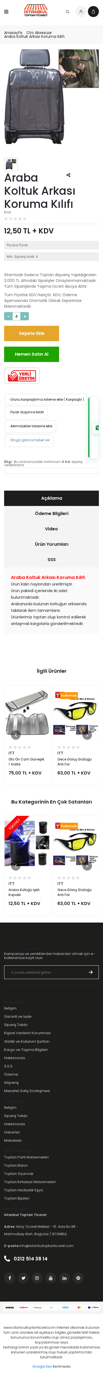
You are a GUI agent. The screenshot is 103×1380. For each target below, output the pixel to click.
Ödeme (11, 1074)
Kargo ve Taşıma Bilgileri (26, 1049)
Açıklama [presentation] (51, 498)
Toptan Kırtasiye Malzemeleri (30, 1181)
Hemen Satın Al (31, 354)
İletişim (10, 1008)
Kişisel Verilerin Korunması (27, 1033)
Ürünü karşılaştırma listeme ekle (35, 399)
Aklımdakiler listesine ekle (30, 426)
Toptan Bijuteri (16, 1198)
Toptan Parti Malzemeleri (26, 1157)
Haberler (12, 1132)
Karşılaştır (74, 399)
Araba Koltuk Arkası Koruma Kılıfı (34, 36)
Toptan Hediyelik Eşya (23, 1190)
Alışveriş (11, 1082)
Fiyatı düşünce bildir (26, 412)
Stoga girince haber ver (29, 440)
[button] (16, 735)
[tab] (51, 498)
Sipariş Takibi (15, 1024)
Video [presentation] (51, 529)
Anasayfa (13, 33)
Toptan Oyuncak (19, 1173)
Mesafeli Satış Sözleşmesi (27, 1090)
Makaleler (13, 1140)
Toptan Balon (16, 1165)
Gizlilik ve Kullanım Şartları (26, 1041)
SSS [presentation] (52, 559)
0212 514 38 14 (30, 1258)
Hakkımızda (14, 1058)
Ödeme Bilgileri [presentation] (51, 513)
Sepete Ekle (31, 333)
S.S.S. (8, 1066)
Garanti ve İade (18, 1016)
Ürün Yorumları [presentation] (51, 544)
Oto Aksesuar (39, 33)
